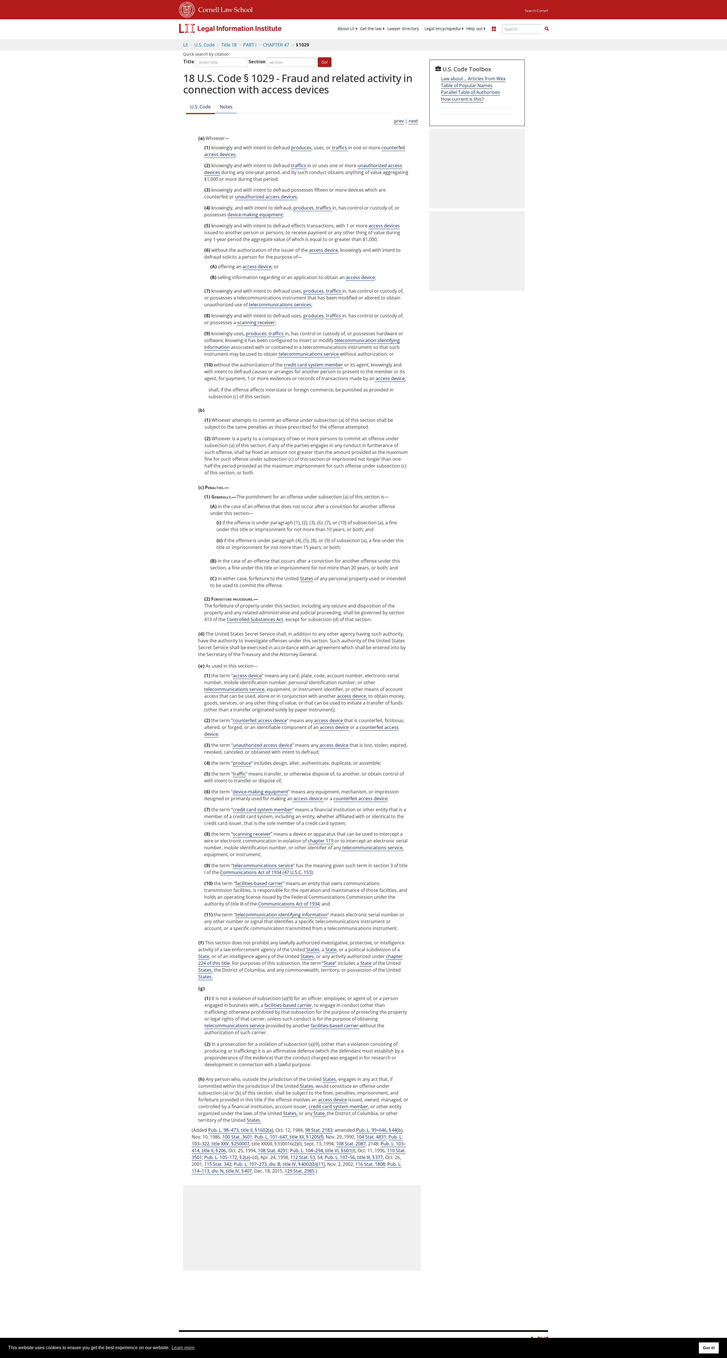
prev (399, 121)
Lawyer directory (403, 28)
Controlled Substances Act (255, 619)
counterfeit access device (260, 720)
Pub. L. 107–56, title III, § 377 (354, 1157)
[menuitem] (346, 29)
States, (205, 970)
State (331, 949)
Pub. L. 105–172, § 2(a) (227, 1157)
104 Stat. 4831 (371, 1137)
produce (242, 763)
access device (323, 250)
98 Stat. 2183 (318, 1130)
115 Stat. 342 (217, 1164)
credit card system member (313, 365)
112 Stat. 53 (302, 1157)
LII (185, 45)
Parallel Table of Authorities (470, 92)
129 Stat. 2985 (299, 1171)
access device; (390, 378)
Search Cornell (536, 10)
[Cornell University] (187, 9)
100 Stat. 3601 (237, 1137)
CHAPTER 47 (276, 45)
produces (301, 147)
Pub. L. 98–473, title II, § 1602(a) (240, 1130)
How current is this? (462, 99)
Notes (226, 107)
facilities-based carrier (259, 883)
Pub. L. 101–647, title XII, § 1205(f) (288, 1137)
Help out (474, 28)
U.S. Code (204, 45)
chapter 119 (320, 841)
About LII (346, 28)
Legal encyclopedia (443, 28)
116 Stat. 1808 (370, 1164)
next (413, 121)
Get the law (371, 28)
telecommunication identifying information (281, 914)
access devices (384, 226)
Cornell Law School (224, 9)
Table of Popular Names (466, 85)
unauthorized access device (262, 745)
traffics (339, 147)
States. (205, 977)
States (306, 578)
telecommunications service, (372, 847)
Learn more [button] (183, 1347)
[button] (547, 29)
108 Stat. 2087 (351, 1144)
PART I (249, 45)
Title (188, 61)
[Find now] (546, 28)
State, (319, 1113)
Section (257, 61)
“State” (329, 963)
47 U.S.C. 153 (297, 872)
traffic (239, 774)
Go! (324, 62)
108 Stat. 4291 (273, 1150)
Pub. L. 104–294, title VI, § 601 (320, 1150)
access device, (351, 696)
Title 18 (229, 45)
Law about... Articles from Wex (473, 79)
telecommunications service (308, 354)
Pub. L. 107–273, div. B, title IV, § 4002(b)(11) (279, 1164)
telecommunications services (280, 304)
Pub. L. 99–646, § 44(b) (379, 1130)
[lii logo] (242, 28)
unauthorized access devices (266, 197)
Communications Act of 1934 (250, 872)
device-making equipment (255, 214)
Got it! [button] (709, 1348)
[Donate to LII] (494, 28)
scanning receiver (256, 322)
